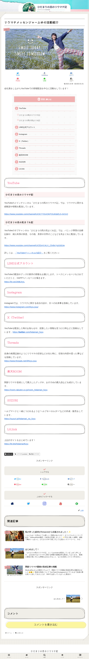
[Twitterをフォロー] (28, 503)
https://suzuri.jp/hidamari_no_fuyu (19, 419)
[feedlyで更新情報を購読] (77, 503)
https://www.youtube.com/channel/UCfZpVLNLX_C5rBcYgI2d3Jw (34, 245)
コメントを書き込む (46, 624)
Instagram (23, 134)
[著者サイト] (12, 503)
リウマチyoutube (22, 454)
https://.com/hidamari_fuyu (28, 332)
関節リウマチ (35, 454)
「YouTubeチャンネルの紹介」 (29, 253)
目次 (43, 99)
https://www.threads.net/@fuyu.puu (20, 361)
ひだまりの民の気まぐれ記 (29, 120)
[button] (82, 375)
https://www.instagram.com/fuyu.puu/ (21, 307)
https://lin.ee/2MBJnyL (14, 282)
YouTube (22, 108)
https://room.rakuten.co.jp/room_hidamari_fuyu (25, 390)
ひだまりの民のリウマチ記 (29, 115)
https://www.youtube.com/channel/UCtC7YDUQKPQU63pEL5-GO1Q (36, 214)
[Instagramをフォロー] (44, 503)
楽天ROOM (23, 155)
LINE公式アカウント (27, 127)
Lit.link (21, 169)
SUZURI (22, 162)
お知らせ (9, 454)
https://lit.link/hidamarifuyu (16, 444)
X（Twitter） (24, 141)
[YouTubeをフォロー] (60, 503)
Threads (22, 148)
